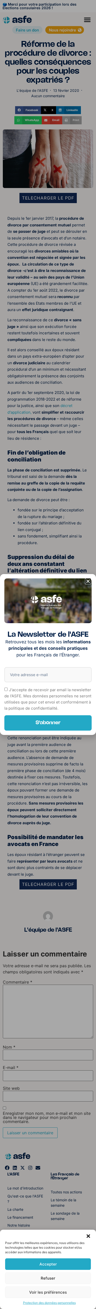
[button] (88, 1236)
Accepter (48, 1264)
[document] (48, 654)
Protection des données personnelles (49, 1303)
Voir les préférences (48, 1292)
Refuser (48, 1278)
